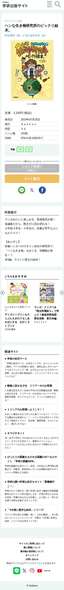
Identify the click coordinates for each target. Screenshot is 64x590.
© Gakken (32, 585)
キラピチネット (16, 433)
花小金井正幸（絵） (36, 35)
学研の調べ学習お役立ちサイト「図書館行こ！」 (31, 483)
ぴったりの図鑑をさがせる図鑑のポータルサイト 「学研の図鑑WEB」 (32, 459)
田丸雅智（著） (13, 35)
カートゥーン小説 (13, 21)
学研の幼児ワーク (17, 358)
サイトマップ (32, 555)
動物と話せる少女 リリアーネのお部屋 (29, 385)
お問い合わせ (32, 559)
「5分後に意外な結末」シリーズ (25, 509)
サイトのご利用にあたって (32, 543)
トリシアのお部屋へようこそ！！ (26, 409)
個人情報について (32, 547)
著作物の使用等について (32, 551)
